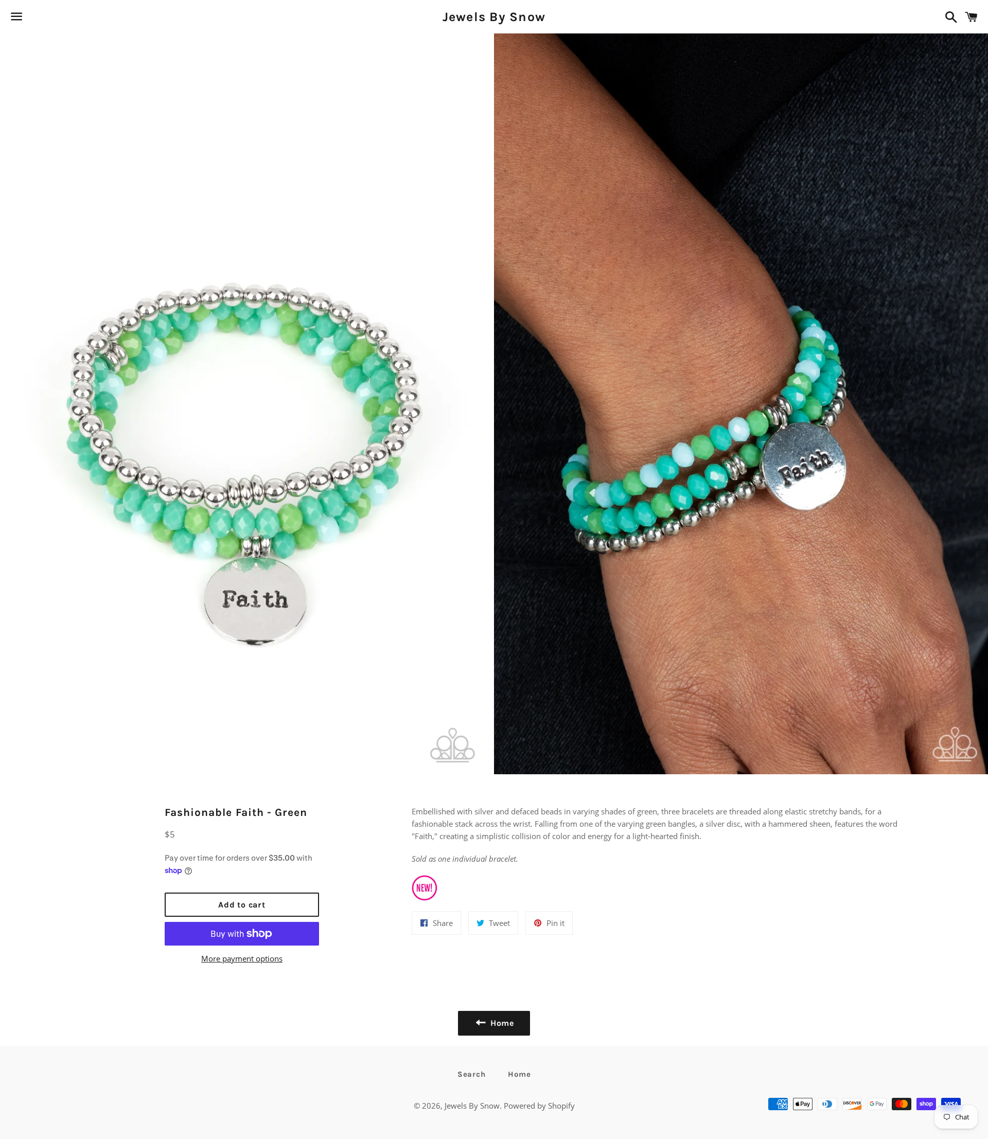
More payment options (242, 958)
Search (471, 1074)
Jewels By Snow (494, 16)
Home (519, 1074)
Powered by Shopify (539, 1105)
